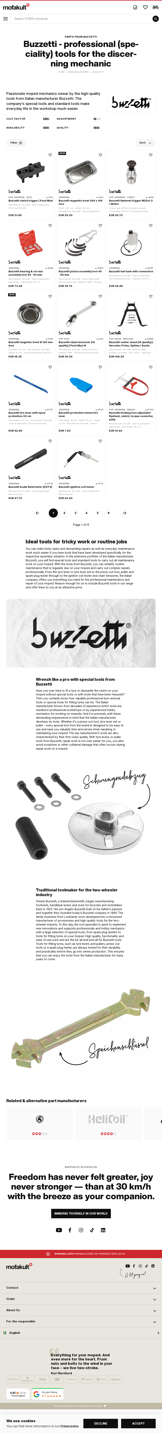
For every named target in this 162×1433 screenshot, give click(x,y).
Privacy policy (69, 1426)
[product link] (31, 184)
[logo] (16, 6)
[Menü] (28, 1390)
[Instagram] (81, 1230)
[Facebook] (70, 1230)
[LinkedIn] (103, 1230)
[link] (81, 816)
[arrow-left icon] (37, 513)
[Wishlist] (145, 7)
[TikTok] (92, 1230)
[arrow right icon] (124, 513)
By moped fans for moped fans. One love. (78, 1406)
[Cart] (155, 7)
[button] (81, 1287)
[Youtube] (59, 1230)
